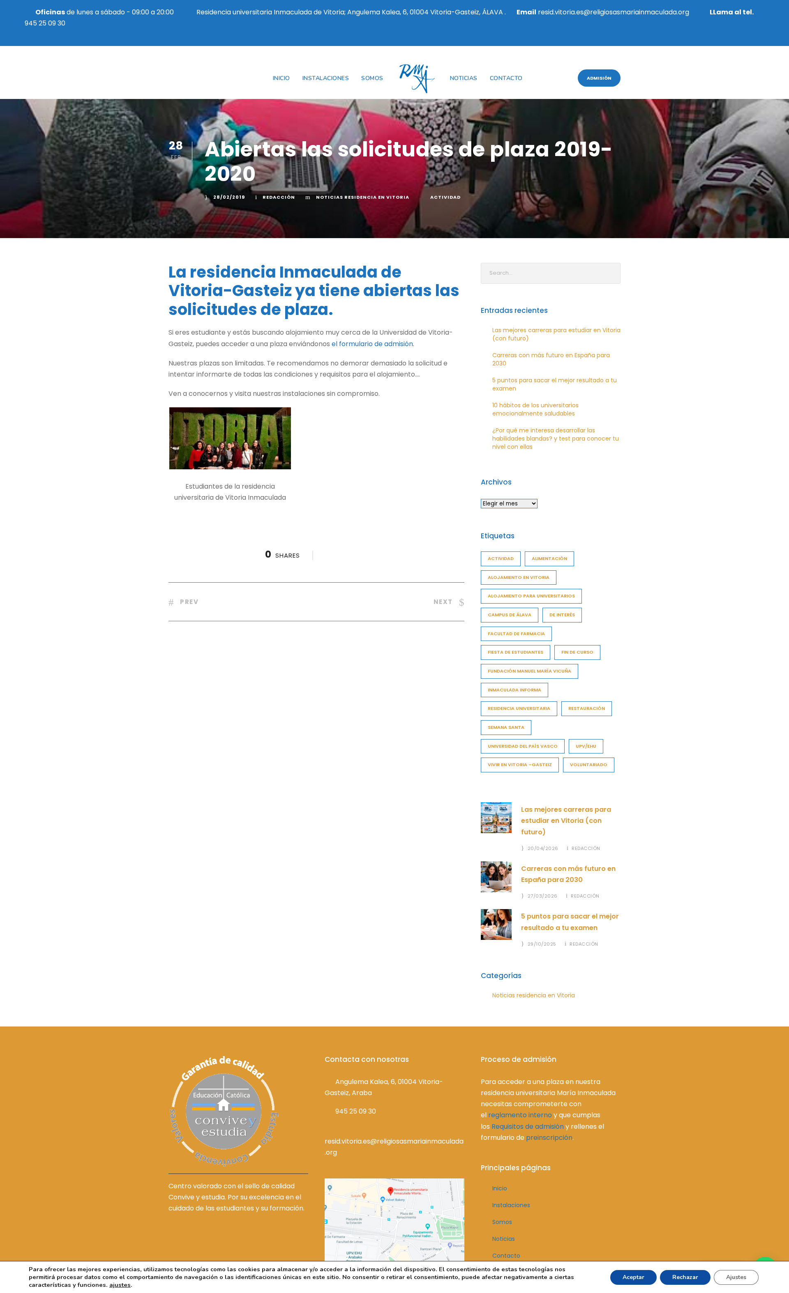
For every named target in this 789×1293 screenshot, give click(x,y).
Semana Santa (506, 727)
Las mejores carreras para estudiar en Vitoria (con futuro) (566, 820)
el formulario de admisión (372, 344)
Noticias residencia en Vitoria (362, 197)
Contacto (506, 78)
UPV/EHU (586, 746)
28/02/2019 (229, 197)
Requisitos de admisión (527, 1126)
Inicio (281, 78)
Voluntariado (588, 764)
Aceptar (633, 1277)
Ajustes (736, 1277)
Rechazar (685, 1277)
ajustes (120, 1284)
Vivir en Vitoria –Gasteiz (520, 764)
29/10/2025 (542, 944)
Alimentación (549, 558)
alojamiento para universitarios (531, 596)
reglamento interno (520, 1115)
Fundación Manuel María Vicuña (529, 671)
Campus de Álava (509, 614)
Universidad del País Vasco (523, 746)
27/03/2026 (543, 896)
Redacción (279, 197)
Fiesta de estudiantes (515, 652)
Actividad (445, 197)
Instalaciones (325, 78)
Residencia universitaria (519, 708)
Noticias (464, 78)
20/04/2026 (543, 848)
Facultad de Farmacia (516, 633)
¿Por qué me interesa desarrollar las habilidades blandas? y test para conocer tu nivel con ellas (555, 438)
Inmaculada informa (514, 690)
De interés (562, 614)
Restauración (586, 708)
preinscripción (549, 1137)
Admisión (599, 78)
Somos (372, 78)
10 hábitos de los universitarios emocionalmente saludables (535, 409)
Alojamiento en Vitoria (518, 577)
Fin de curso (577, 652)
